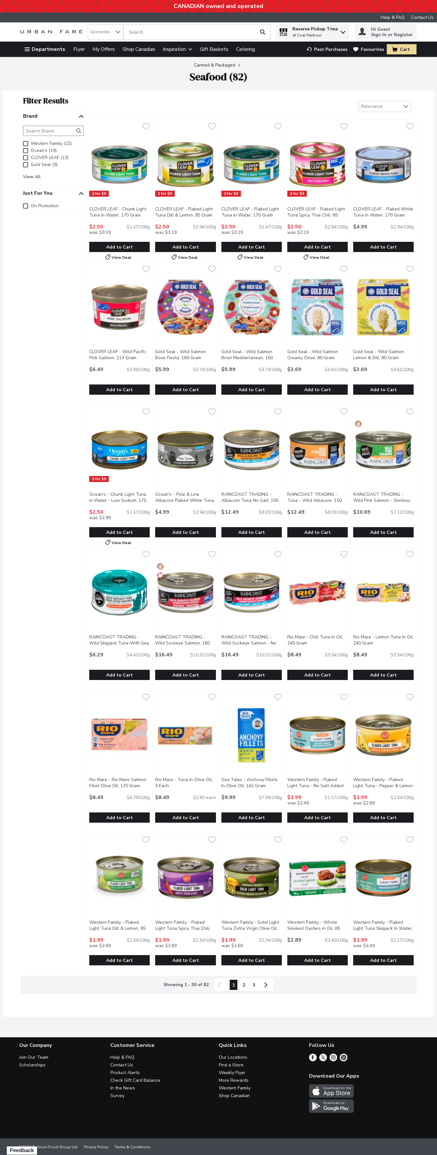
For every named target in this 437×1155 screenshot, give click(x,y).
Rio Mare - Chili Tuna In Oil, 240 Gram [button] (317, 640)
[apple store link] (331, 1096)
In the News (122, 1088)
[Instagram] (333, 1059)
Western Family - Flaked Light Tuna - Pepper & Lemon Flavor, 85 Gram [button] (383, 786)
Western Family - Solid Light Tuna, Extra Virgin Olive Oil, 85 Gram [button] (251, 928)
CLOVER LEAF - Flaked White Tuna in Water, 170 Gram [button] (383, 212)
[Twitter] (323, 1059)
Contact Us (422, 17)
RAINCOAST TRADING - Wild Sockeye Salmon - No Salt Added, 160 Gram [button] (251, 643)
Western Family (234, 1088)
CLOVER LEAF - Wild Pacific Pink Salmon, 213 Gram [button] (119, 355)
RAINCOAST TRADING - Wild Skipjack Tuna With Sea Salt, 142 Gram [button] (119, 643)
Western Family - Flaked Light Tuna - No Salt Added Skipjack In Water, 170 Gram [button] (317, 786)
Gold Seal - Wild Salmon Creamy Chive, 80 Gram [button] (317, 355)
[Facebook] (313, 1059)
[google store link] (331, 1111)
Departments (48, 49)
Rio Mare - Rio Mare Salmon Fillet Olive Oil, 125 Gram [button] (119, 783)
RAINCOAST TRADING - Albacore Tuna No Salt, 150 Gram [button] (251, 500)
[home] (52, 32)
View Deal (121, 257)
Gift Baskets (214, 49)
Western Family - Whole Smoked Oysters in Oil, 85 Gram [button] (317, 928)
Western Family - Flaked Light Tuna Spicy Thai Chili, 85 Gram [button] (185, 928)
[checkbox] (146, 127)
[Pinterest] (343, 1059)
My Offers (103, 49)
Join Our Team (33, 1057)
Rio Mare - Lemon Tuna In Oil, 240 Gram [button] (383, 640)
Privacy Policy (96, 1147)
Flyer (79, 49)
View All (32, 176)
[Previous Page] (220, 985)
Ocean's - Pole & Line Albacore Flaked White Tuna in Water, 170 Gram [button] (185, 500)
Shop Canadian (139, 49)
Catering (245, 49)
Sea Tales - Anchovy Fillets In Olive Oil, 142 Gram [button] (251, 783)
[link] (327, 49)
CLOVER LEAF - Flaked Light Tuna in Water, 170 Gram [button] (251, 212)
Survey (117, 1096)
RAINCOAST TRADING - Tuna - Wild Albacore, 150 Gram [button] (317, 500)
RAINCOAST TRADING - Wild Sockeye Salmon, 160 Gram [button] (185, 643)
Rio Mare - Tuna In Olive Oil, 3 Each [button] (185, 783)
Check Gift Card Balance (135, 1080)
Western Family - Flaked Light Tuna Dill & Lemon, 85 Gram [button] (119, 928)
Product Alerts (125, 1073)
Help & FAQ (393, 17)
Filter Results (45, 100)
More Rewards (234, 1080)
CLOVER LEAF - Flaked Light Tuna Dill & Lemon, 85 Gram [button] (185, 212)
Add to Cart (119, 247)
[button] (343, 30)
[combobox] (105, 32)
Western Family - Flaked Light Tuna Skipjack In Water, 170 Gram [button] (383, 928)
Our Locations (233, 1057)
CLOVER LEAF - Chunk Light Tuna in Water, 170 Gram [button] (119, 212)
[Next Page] (267, 985)
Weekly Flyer (232, 1073)
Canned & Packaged (214, 65)
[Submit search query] (263, 32)
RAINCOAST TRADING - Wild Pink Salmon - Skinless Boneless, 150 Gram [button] (383, 500)
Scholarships (32, 1065)
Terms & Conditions (132, 1147)
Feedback (22, 1150)
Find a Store (231, 1065)
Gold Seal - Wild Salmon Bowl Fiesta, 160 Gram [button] (185, 355)
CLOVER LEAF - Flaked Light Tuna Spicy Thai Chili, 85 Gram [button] (317, 215)
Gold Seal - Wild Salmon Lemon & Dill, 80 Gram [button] (383, 355)
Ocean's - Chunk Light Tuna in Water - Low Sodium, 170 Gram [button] (119, 500)
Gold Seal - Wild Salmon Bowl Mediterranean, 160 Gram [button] (251, 358)
